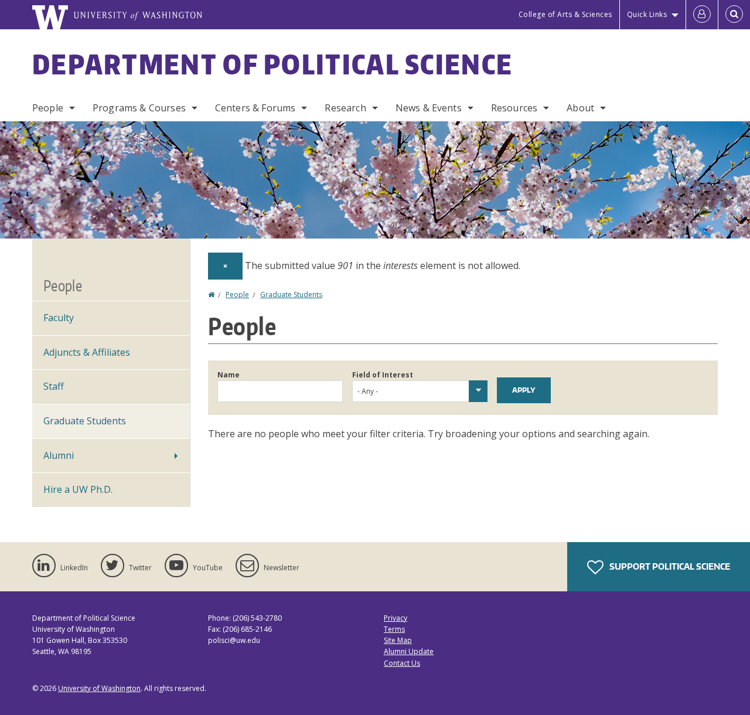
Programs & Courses (139, 107)
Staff (53, 386)
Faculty (58, 317)
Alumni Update (409, 651)
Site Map (398, 640)
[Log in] (702, 14)
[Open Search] (734, 14)
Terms (394, 629)
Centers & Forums (255, 107)
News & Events (429, 107)
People (47, 107)
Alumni (58, 455)
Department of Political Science (272, 63)
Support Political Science (669, 566)
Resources (514, 107)
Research (345, 107)
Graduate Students (291, 294)
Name (228, 375)
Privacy (395, 618)
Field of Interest (382, 375)
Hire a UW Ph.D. (77, 489)
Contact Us (402, 663)
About (580, 107)
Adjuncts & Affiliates (86, 352)
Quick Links (647, 14)
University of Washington (99, 688)
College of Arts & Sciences (565, 14)
